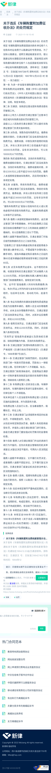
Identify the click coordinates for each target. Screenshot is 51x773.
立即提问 (42, 577)
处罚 (17, 597)
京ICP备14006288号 (11, 768)
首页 (1, 13)
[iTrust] (41, 770)
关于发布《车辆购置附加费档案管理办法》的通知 (27, 538)
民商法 (8, 13)
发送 (41, 629)
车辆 (7, 597)
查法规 (12, 583)
